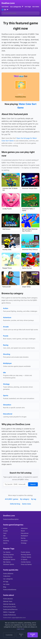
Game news (26, 504)
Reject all (21, 634)
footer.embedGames (9, 589)
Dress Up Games (26, 564)
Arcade (5, 531)
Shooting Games (8, 554)
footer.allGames (8, 573)
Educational (24, 533)
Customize (9, 635)
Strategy (23, 543)
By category (24, 499)
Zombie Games (26, 562)
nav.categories (8, 579)
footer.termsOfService (10, 609)
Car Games (6, 552)
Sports (5, 543)
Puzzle (5, 538)
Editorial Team (7, 601)
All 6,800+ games (11, 499)
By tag (33, 499)
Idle (4, 535)
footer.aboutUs (8, 598)
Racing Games (7, 557)
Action (5, 528)
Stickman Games (8, 564)
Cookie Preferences (9, 615)
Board (23, 531)
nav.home (5, 7)
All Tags (5, 581)
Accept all (32, 634)
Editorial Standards (9, 604)
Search (33, 484)
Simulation (24, 540)
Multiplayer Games (9, 559)
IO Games (24, 559)
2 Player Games (26, 557)
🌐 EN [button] (5, 10)
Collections (6, 576)
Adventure (24, 528)
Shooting (6, 540)
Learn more (20, 629)
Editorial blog (15, 504)
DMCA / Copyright (9, 612)
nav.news (35, 7)
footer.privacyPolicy (9, 607)
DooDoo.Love (8, 3)
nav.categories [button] (16, 7)
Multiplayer (24, 535)
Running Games (26, 554)
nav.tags (28, 7)
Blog (4, 587)
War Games (7, 562)
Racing (23, 538)
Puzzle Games (25, 552)
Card (4, 533)
